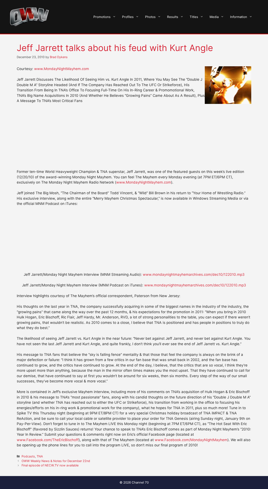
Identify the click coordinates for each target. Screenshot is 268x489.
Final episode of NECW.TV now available (50, 465)
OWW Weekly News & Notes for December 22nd (56, 461)
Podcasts (28, 456)
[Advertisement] (134, 138)
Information (238, 17)
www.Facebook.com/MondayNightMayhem (191, 440)
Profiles (128, 17)
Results (172, 17)
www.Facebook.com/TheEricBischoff (48, 440)
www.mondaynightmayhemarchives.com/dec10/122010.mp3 (194, 274)
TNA (40, 456)
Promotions (102, 17)
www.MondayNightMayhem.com (61, 69)
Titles (194, 17)
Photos (150, 17)
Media (214, 17)
